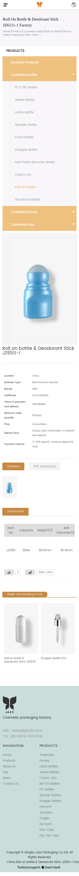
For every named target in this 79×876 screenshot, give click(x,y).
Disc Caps (47, 829)
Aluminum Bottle (27, 199)
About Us (9, 766)
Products (9, 760)
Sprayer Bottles (50, 795)
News (6, 778)
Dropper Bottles (50, 801)
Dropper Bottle (26, 149)
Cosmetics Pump (24, 212)
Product (16, 31)
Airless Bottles (49, 772)
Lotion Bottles (49, 766)
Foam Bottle (24, 137)
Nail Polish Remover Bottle (35, 162)
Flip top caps (49, 835)
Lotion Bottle (24, 112)
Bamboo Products (25, 62)
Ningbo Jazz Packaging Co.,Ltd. (46, 852)
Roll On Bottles (50, 783)
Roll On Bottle (53, 31)
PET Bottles (47, 789)
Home (6, 31)
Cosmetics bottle (33, 31)
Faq (5, 772)
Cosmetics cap (22, 224)
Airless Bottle (25, 99)
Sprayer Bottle (26, 124)
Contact (13, 466)
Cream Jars (48, 778)
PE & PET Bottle (26, 87)
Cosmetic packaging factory (27, 717)
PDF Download (44, 466)
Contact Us (11, 783)
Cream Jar (23, 174)
